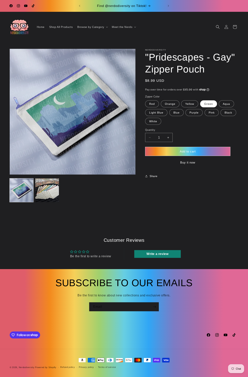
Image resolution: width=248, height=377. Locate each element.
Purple (194, 112)
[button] (92, 27)
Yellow (189, 103)
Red (152, 103)
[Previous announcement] (79, 5)
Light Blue (156, 112)
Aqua (226, 103)
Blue (176, 112)
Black (228, 112)
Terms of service (107, 367)
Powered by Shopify (45, 367)
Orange (170, 103)
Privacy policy (86, 367)
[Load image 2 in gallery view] (47, 190)
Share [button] (154, 176)
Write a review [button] (157, 254)
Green (208, 103)
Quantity (150, 129)
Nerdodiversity (26, 367)
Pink (212, 112)
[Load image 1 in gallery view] (21, 190)
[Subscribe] (154, 306)
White (153, 121)
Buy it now (187, 162)
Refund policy (67, 367)
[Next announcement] (168, 5)
